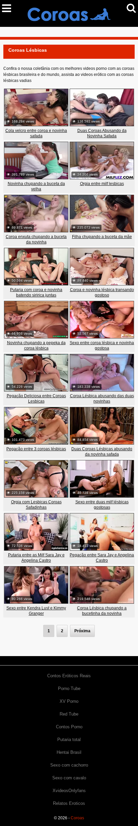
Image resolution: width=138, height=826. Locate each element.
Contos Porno (69, 726)
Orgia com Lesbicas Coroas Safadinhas (36, 505)
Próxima (82, 631)
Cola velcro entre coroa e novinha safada (36, 133)
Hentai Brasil (69, 752)
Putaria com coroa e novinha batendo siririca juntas (36, 292)
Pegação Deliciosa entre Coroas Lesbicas (36, 399)
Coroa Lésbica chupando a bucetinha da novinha (102, 611)
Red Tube (69, 714)
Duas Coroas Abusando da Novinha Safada (102, 133)
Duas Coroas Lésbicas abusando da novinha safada (101, 452)
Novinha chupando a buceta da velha (36, 186)
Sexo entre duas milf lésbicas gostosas (102, 505)
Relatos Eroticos (69, 803)
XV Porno (69, 701)
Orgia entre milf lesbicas (102, 183)
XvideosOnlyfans (69, 790)
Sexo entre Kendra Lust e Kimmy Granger (36, 611)
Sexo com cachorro (69, 765)
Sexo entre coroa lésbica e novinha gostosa (102, 345)
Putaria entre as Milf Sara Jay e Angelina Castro (36, 558)
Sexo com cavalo (69, 777)
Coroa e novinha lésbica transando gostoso (102, 292)
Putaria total (69, 739)
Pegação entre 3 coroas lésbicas (36, 449)
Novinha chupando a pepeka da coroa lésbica (36, 345)
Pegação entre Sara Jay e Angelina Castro (102, 558)
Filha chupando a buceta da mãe (102, 236)
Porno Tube (69, 688)
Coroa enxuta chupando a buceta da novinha (36, 239)
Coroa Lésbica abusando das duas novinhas (102, 399)
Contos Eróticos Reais (69, 675)
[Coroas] (69, 13)
